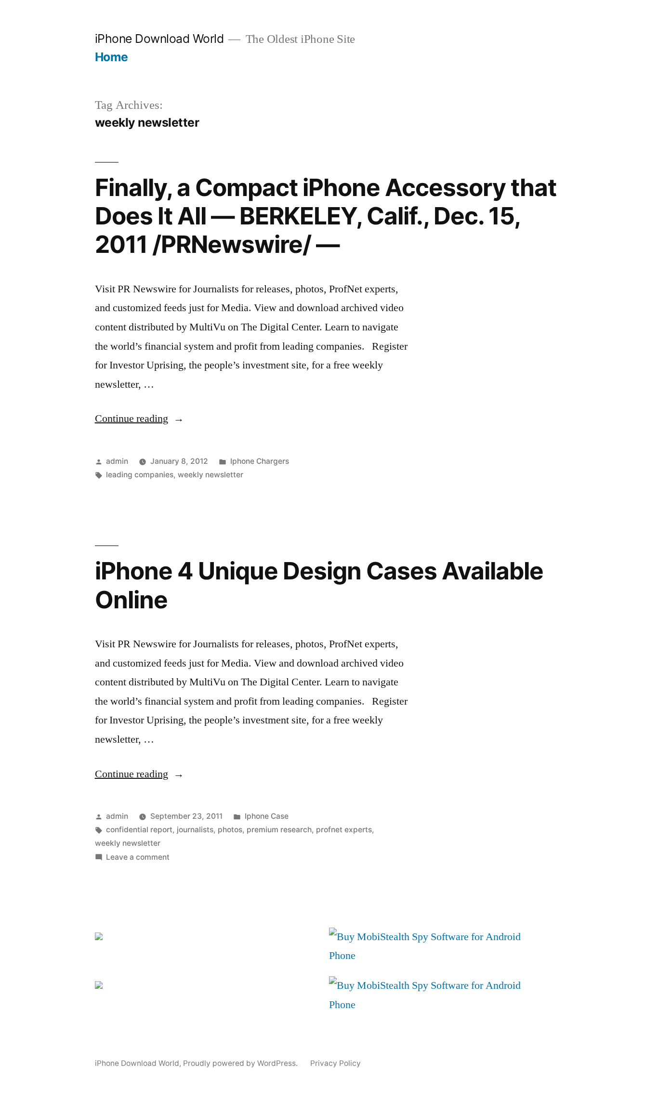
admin (117, 461)
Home (111, 57)
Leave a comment (138, 857)
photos (230, 829)
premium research (279, 829)
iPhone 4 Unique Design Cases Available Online (319, 585)
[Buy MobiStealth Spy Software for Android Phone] (430, 955)
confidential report (139, 829)
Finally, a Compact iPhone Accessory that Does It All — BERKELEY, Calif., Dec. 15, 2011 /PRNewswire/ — (325, 216)
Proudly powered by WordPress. (241, 1063)
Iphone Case (267, 816)
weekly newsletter (210, 474)
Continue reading (139, 418)
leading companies (139, 474)
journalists (195, 829)
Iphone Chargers (259, 461)
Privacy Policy (335, 1063)
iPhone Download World (159, 38)
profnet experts (344, 829)
